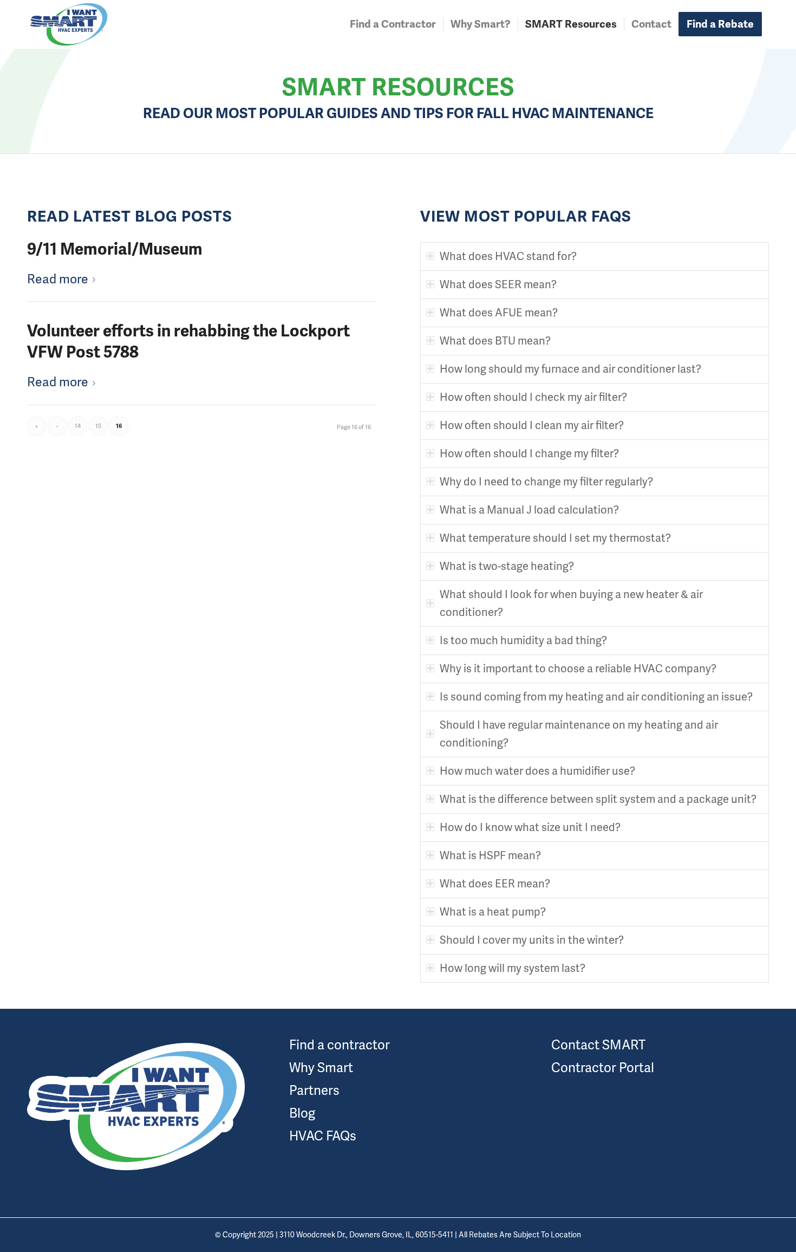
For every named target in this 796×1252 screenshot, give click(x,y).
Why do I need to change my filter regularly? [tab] (546, 482)
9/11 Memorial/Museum (115, 249)
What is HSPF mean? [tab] (490, 855)
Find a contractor (339, 1044)
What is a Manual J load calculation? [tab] (529, 510)
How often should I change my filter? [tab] (529, 453)
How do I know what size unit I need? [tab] (530, 827)
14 (78, 426)
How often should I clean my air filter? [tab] (532, 425)
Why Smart (321, 1067)
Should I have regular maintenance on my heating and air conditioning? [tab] (579, 734)
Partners (314, 1090)
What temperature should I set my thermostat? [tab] (555, 538)
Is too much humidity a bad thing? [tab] (523, 640)
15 (98, 426)
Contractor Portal (602, 1067)
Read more (57, 279)
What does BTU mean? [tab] (495, 341)
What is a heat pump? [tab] (493, 912)
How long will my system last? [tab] (512, 968)
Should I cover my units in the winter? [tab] (532, 940)
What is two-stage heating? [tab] (507, 566)
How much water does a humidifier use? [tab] (537, 771)
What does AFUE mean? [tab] (499, 313)
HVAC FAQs (322, 1135)
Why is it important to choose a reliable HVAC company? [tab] (578, 668)
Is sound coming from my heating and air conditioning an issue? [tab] (596, 697)
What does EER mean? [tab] (495, 884)
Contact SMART (598, 1044)
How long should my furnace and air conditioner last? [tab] (570, 369)
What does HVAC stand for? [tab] (508, 256)
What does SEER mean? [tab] (498, 284)
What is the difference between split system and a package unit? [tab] (598, 799)
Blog (302, 1113)
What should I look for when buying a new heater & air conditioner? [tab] (571, 603)
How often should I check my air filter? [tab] (533, 397)
